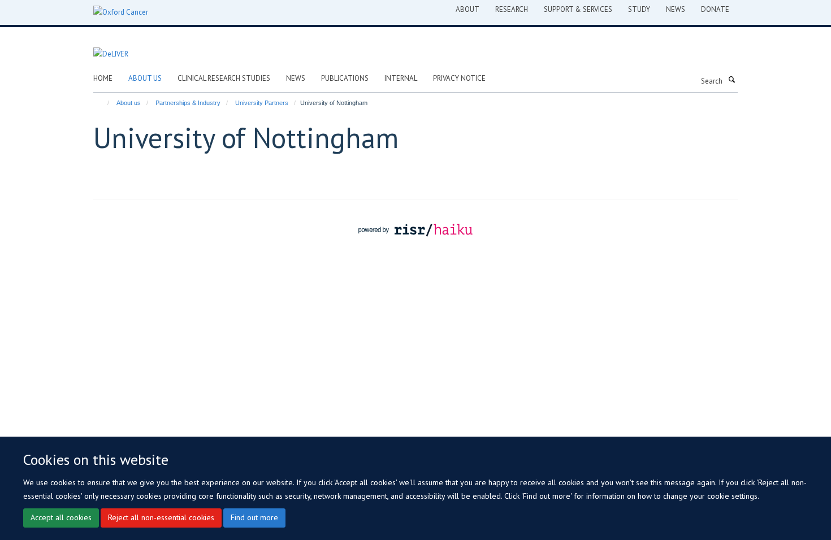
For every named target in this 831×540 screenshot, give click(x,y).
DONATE (715, 9)
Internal (400, 78)
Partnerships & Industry (187, 102)
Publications (345, 78)
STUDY (639, 9)
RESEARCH (511, 9)
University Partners (261, 102)
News (295, 78)
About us (145, 78)
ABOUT (467, 9)
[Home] (103, 103)
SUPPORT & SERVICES (578, 9)
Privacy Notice (459, 78)
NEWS (675, 9)
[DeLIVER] (110, 48)
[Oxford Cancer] (120, 12)
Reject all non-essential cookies (161, 517)
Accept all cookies (61, 517)
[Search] (731, 80)
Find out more (254, 517)
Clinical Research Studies (224, 78)
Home (102, 78)
